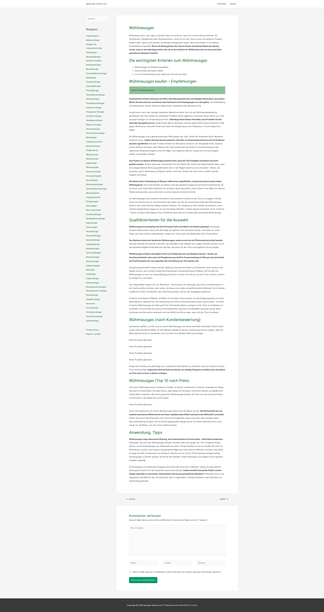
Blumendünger (92, 257)
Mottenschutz (92, 159)
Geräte (233, 4)
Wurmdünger (92, 180)
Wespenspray (92, 154)
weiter (224, 499)
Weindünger (91, 137)
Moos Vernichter (93, 210)
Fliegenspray (92, 150)
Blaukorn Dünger (93, 124)
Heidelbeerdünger (94, 120)
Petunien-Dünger (94, 107)
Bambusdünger (93, 40)
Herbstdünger (92, 231)
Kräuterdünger (92, 278)
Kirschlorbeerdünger (95, 133)
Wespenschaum (93, 146)
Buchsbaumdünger (94, 184)
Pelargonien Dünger (95, 112)
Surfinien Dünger (94, 116)
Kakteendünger (93, 265)
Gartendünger (92, 320)
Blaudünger (91, 77)
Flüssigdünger (92, 90)
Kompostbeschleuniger (96, 188)
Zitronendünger (93, 129)
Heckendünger (92, 99)
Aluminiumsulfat (93, 171)
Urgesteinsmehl (93, 197)
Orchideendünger (94, 312)
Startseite (221, 4)
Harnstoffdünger (93, 86)
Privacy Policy (92, 330)
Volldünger (91, 274)
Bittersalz (90, 270)
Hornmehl (90, 303)
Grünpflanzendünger (95, 103)
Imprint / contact (93, 334)
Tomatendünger (93, 82)
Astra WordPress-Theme (186, 605)
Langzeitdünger (93, 244)
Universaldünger (93, 253)
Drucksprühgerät (93, 176)
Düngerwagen (92, 201)
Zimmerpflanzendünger (96, 73)
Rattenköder (91, 163)
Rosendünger (92, 295)
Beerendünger (92, 261)
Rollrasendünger (93, 65)
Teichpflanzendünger (95, 95)
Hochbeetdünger (93, 214)
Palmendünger (92, 283)
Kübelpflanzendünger (95, 218)
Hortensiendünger (94, 316)
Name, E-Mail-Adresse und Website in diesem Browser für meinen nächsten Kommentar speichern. (177, 572)
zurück (130, 499)
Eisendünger (91, 227)
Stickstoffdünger (93, 235)
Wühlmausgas (92, 167)
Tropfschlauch (92, 36)
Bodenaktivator (93, 248)
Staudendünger (93, 299)
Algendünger (92, 223)
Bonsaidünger (92, 69)
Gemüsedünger (93, 240)
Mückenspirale (92, 193)
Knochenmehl (92, 308)
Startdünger (91, 52)
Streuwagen (91, 206)
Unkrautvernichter (94, 142)
